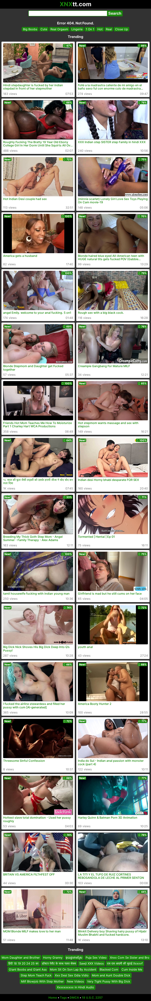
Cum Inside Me (132, 969)
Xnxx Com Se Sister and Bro (129, 957)
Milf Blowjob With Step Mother (42, 981)
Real (109, 29)
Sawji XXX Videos (91, 963)
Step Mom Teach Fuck (36, 975)
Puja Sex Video (96, 957)
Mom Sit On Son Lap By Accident (73, 969)
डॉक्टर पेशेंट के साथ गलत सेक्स (59, 963)
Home (52, 997)
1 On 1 (90, 29)
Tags (63, 997)
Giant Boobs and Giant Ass (28, 969)
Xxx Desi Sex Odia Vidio (72, 975)
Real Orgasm (59, 29)
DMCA (74, 997)
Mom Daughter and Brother (21, 957)
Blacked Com (109, 969)
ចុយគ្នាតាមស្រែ (74, 957)
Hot (100, 29)
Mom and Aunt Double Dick (111, 975)
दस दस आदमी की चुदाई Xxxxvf (125, 963)
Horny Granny (52, 957)
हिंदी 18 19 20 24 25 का (23, 963)
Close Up (121, 29)
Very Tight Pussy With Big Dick (108, 981)
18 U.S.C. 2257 (92, 997)
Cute (44, 29)
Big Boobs (30, 29)
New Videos (75, 981)
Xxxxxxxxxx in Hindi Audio (75, 987)
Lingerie (76, 29)
